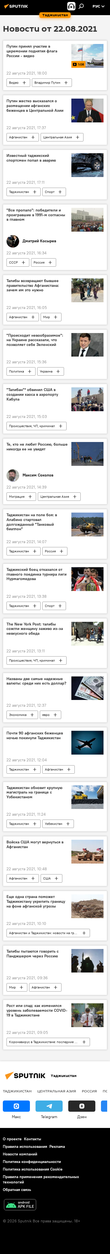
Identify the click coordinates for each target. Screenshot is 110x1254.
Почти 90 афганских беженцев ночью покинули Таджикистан (34, 735)
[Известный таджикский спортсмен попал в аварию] (87, 165)
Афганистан (18, 137)
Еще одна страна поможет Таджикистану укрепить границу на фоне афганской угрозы (35, 901)
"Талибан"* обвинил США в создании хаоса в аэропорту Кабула (32, 394)
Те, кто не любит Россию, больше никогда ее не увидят (37, 447)
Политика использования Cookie (33, 1169)
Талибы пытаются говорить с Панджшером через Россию (32, 953)
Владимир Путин (47, 82)
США (47, 878)
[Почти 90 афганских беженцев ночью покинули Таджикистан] (87, 742)
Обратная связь (17, 1189)
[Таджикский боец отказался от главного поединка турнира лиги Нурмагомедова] (87, 579)
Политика (16, 371)
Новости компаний (20, 1154)
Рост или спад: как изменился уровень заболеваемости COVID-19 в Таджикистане (36, 1010)
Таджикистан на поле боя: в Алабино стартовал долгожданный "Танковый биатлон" (31, 522)
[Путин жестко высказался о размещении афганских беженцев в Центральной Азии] (87, 110)
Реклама (57, 1146)
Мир (46, 317)
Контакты (32, 1138)
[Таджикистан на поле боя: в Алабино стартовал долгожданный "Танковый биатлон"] (87, 524)
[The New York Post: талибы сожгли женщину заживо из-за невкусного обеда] (87, 634)
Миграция (17, 496)
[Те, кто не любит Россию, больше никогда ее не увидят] (87, 454)
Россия (39, 262)
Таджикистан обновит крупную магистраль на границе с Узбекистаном (34, 792)
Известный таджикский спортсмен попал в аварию (31, 158)
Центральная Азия (57, 137)
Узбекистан (53, 824)
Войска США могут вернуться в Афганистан (34, 844)
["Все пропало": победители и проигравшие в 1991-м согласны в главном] (87, 220)
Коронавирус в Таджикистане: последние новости (48, 1042)
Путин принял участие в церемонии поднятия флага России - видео (31, 51)
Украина (46, 371)
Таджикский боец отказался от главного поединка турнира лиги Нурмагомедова (36, 574)
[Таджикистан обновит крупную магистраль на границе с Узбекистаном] (87, 797)
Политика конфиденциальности (32, 1161)
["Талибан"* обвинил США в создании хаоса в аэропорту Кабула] (87, 399)
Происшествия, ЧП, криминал (32, 426)
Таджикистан (19, 192)
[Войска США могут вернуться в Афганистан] (87, 852)
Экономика (18, 715)
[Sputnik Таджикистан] (17, 8)
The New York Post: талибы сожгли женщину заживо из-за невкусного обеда (34, 629)
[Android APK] (20, 1205)
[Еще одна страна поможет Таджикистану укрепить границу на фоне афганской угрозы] (87, 906)
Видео (14, 82)
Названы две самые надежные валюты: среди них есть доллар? (36, 681)
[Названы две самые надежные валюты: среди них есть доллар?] (87, 688)
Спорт (49, 192)
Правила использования (25, 1146)
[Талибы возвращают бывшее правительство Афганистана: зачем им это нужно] (87, 290)
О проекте (12, 1138)
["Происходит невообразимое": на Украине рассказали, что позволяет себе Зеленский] (87, 345)
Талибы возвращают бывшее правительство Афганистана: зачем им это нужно (32, 285)
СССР (13, 262)
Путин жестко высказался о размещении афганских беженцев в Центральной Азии (34, 106)
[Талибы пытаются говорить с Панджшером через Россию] (87, 961)
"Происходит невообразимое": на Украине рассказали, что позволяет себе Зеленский (34, 340)
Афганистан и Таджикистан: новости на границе (46, 933)
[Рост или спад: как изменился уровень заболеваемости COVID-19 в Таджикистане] (87, 1015)
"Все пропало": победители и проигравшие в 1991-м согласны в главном (35, 215)
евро (46, 715)
